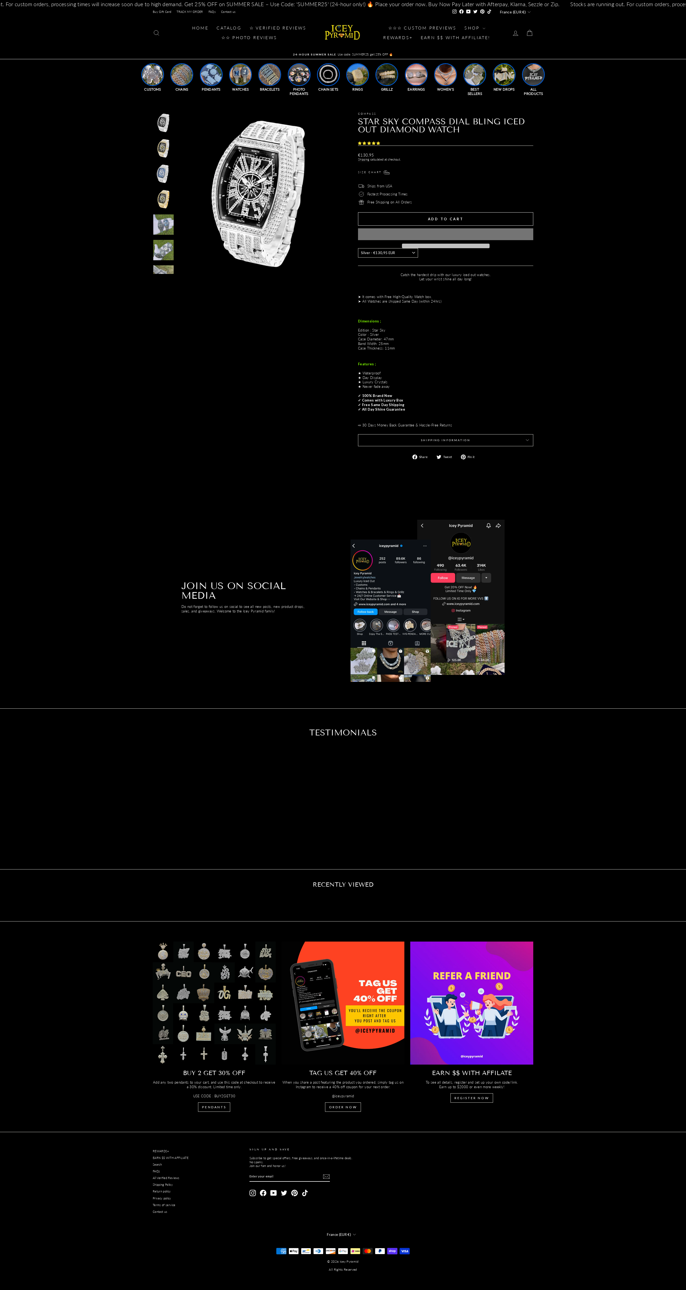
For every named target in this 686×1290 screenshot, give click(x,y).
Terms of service (164, 1205)
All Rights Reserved (343, 1269)
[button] (369, 143)
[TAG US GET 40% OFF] (343, 1003)
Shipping (364, 159)
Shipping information (445, 440)
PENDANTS (214, 1107)
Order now (343, 1107)
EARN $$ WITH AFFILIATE (170, 1157)
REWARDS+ (161, 1151)
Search (157, 1164)
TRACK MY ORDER (190, 11)
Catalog (229, 27)
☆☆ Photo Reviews (249, 37)
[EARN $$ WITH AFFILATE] (471, 1003)
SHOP (472, 27)
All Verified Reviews (166, 1178)
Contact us (228, 11)
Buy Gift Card (162, 11)
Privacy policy (162, 1198)
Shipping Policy (163, 1184)
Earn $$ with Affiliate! (455, 37)
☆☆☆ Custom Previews (422, 27)
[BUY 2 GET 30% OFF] (214, 1003)
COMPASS (367, 113)
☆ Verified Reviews (278, 27)
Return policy (162, 1191)
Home (200, 27)
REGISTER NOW (471, 1098)
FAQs (212, 11)
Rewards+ (398, 37)
